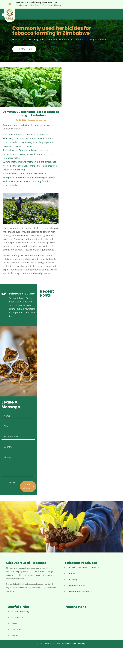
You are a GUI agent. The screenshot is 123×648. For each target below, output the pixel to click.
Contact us (24, 49)
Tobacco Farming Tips (37, 120)
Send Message (27, 486)
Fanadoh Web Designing (75, 643)
